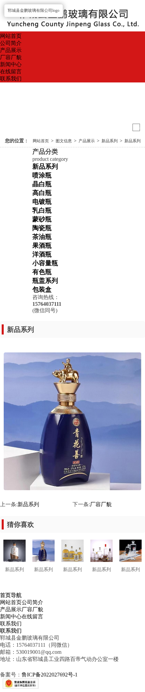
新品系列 (110, 141)
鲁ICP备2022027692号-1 (50, 674)
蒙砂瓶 (42, 219)
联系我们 (11, 78)
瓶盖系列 (45, 280)
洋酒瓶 (42, 254)
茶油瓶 (42, 236)
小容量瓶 (45, 263)
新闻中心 (11, 64)
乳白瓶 (42, 210)
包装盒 (42, 289)
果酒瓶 (42, 245)
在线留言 (11, 71)
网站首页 (11, 36)
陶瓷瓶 (42, 227)
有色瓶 (42, 271)
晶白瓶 (42, 184)
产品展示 (11, 50)
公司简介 (11, 43)
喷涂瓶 (42, 175)
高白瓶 (42, 192)
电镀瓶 (42, 201)
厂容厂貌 (11, 57)
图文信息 (64, 141)
